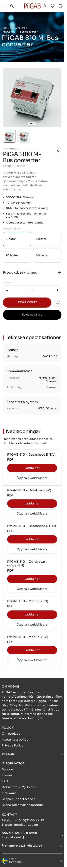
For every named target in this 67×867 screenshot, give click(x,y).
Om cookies (11, 733)
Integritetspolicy (15, 739)
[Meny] (4, 6)
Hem (5, 27)
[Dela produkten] (58, 150)
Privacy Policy (12, 745)
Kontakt (8, 775)
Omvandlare (17, 27)
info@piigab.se (26, 825)
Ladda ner (32, 468)
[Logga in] (45, 6)
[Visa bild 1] (31, 123)
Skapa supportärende (18, 799)
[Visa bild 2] (34, 123)
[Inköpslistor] (52, 6)
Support (8, 769)
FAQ (5, 781)
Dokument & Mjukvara (18, 787)
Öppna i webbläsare (32, 478)
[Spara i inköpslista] (57, 302)
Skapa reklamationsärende (22, 805)
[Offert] (60, 6)
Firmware (9, 793)
